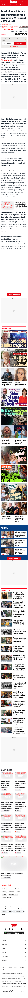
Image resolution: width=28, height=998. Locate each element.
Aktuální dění (6, 885)
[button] (9, 933)
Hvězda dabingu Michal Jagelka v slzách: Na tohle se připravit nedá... (19, 685)
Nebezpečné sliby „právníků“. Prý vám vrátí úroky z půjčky (18, 622)
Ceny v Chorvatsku (7, 897)
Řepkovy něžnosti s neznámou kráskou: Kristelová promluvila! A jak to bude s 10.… (19, 667)
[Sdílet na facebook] (16, 34)
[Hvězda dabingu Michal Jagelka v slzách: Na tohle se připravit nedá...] (6, 685)
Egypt (11, 906)
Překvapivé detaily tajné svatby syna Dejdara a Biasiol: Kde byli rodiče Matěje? (19, 604)
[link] (6, 929)
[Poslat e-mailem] (25, 34)
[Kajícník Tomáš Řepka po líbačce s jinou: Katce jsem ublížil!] (6, 713)
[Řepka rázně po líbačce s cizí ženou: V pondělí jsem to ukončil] (6, 640)
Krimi (18, 891)
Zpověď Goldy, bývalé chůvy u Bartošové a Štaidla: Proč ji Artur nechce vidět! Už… (18, 703)
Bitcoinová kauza (13, 894)
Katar (10, 908)
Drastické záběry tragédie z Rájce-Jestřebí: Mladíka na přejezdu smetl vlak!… (19, 730)
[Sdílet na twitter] (19, 34)
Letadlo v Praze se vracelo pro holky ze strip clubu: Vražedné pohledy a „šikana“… (19, 694)
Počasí (4, 891)
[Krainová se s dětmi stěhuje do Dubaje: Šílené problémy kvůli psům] (6, 676)
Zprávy (4, 888)
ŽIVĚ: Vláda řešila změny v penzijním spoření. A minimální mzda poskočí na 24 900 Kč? (20, 534)
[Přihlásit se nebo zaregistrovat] (25, 1)
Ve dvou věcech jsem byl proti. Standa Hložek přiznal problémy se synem (18, 649)
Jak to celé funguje (14, 46)
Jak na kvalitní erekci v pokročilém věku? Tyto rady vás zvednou (19, 631)
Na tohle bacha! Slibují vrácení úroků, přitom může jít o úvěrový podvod (19, 658)
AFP (15, 906)
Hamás (25, 906)
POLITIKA (4, 528)
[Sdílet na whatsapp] (23, 34)
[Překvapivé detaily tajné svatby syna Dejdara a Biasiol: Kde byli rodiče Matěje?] (6, 604)
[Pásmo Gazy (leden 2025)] (4, 26)
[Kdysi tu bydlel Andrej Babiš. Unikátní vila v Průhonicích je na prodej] (6, 721)
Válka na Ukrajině (18, 888)
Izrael (18, 906)
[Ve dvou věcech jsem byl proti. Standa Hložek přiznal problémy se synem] (6, 649)
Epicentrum (11, 891)
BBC (22, 906)
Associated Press (17, 908)
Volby (10, 888)
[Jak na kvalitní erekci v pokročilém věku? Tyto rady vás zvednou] (6, 632)
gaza (3, 906)
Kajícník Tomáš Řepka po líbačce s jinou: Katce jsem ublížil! (19, 712)
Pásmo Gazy (5, 908)
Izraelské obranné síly (7, 911)
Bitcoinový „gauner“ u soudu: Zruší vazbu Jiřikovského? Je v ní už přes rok (20, 543)
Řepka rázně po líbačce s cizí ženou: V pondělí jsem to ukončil (19, 640)
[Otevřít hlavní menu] (1, 1)
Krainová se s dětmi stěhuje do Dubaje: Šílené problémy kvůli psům (19, 676)
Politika (3, 537)
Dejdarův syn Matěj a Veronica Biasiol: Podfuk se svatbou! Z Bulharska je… (18, 613)
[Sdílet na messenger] (21, 34)
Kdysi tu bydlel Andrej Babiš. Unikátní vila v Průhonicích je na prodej (19, 721)
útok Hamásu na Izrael (18, 911)
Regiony (4, 894)
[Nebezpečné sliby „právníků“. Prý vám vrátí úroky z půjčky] (6, 623)
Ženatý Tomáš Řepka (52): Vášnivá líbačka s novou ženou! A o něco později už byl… (19, 595)
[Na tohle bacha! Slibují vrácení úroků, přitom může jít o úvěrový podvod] (6, 658)
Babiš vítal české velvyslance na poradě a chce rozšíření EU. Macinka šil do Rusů (20, 551)
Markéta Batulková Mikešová (11, 29)
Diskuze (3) (4, 34)
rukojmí (3, 914)
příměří (7, 906)
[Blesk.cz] (13, 1)
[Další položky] (26, 5)
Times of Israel (6, 60)
